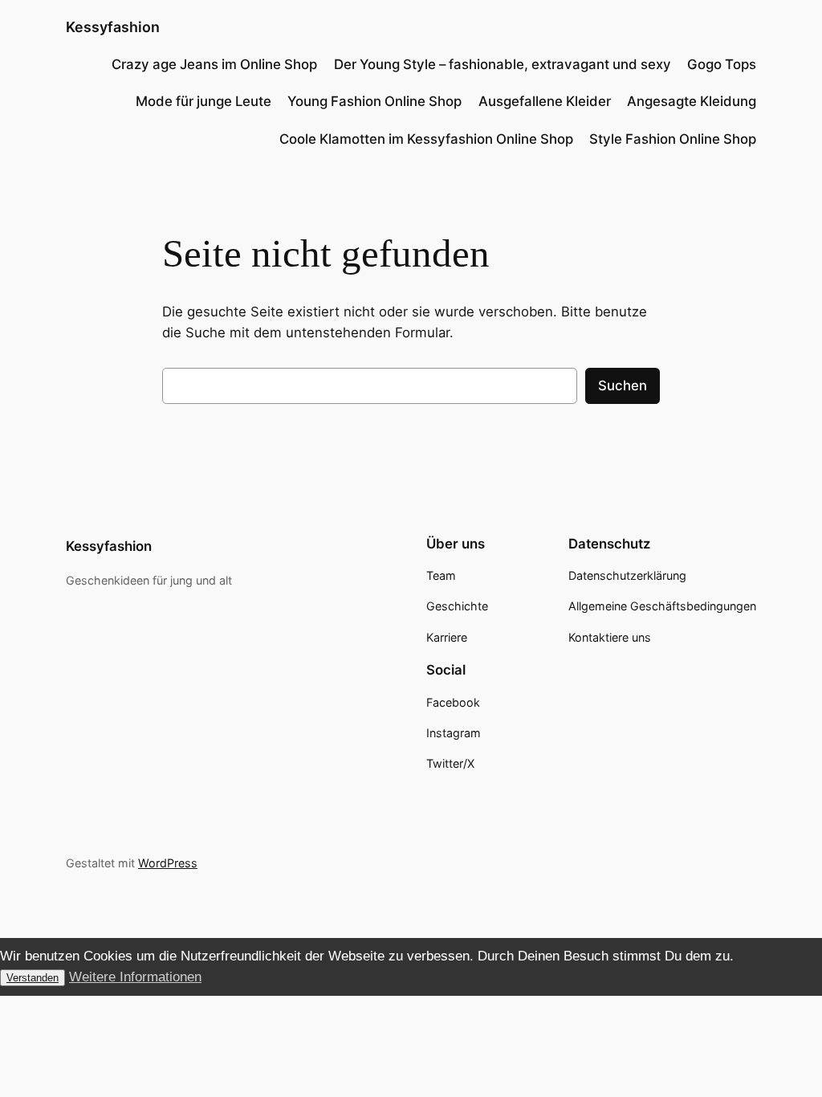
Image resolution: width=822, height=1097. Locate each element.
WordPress (167, 863)
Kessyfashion (113, 26)
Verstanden (32, 978)
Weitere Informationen (135, 977)
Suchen (622, 385)
